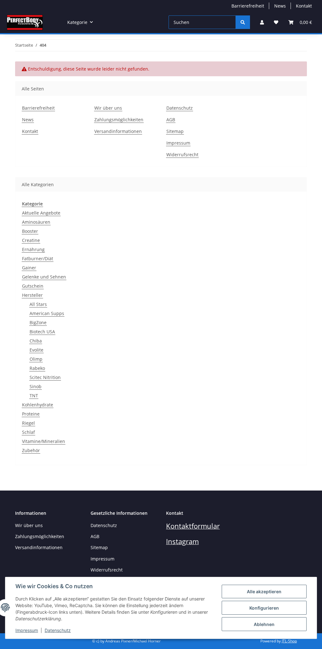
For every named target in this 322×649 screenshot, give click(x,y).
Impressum (26, 630)
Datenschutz (58, 630)
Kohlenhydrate (37, 405)
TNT (34, 396)
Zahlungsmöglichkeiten (118, 120)
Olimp (36, 359)
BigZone (38, 322)
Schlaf (28, 432)
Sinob (36, 386)
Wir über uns (108, 108)
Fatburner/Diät (37, 258)
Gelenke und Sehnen (44, 277)
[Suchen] (243, 22)
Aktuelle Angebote (41, 213)
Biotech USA (42, 332)
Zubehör (31, 450)
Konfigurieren (264, 608)
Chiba (36, 341)
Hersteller (32, 295)
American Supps (47, 313)
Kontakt (304, 6)
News (280, 6)
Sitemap (175, 131)
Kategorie (32, 204)
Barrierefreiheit (247, 6)
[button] (262, 22)
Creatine (31, 240)
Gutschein (32, 286)
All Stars (38, 304)
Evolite (36, 350)
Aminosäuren (36, 222)
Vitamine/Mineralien (43, 441)
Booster (30, 231)
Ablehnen (264, 624)
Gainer (29, 268)
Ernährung (33, 249)
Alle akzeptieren (264, 591)
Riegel (28, 423)
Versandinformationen (118, 131)
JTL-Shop (289, 641)
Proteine (31, 414)
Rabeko (37, 368)
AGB (170, 120)
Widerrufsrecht (182, 155)
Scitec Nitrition (45, 377)
